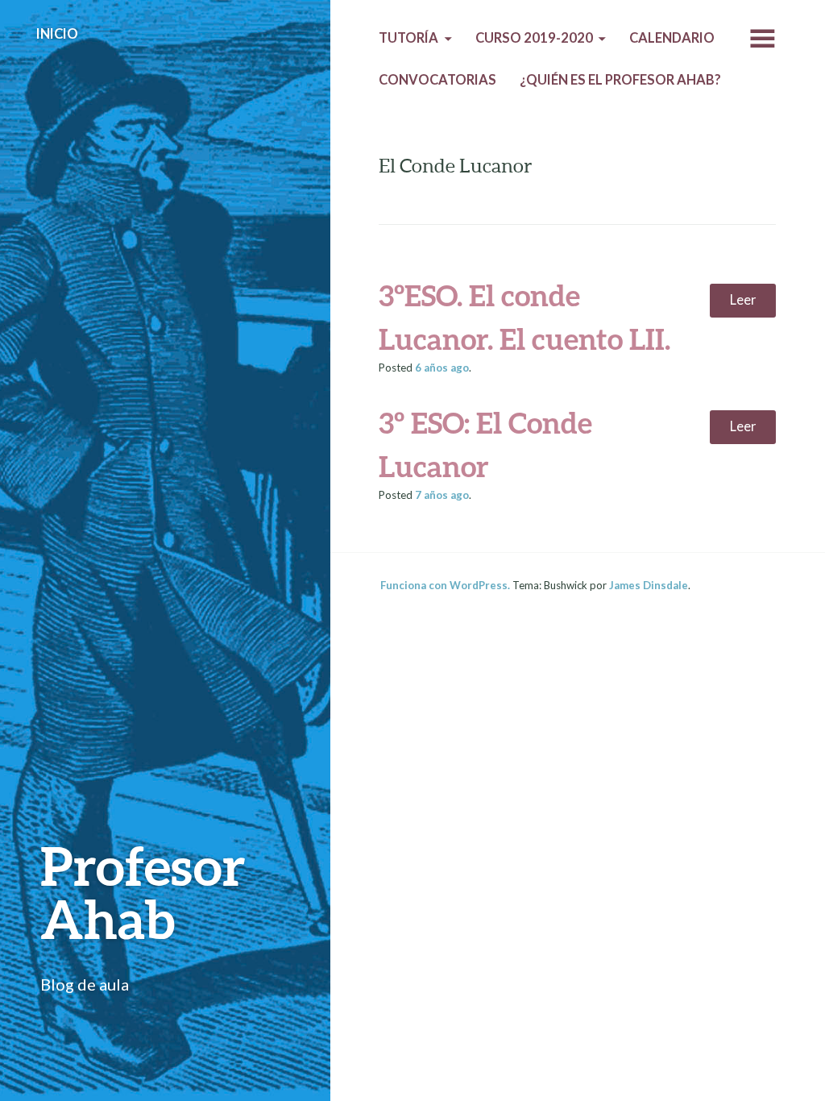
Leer (743, 300)
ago (442, 367)
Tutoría (408, 38)
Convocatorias (437, 80)
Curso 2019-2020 (534, 38)
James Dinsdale (648, 585)
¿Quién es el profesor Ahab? (620, 80)
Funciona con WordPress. (445, 585)
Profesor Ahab (143, 891)
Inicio (57, 34)
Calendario (672, 38)
